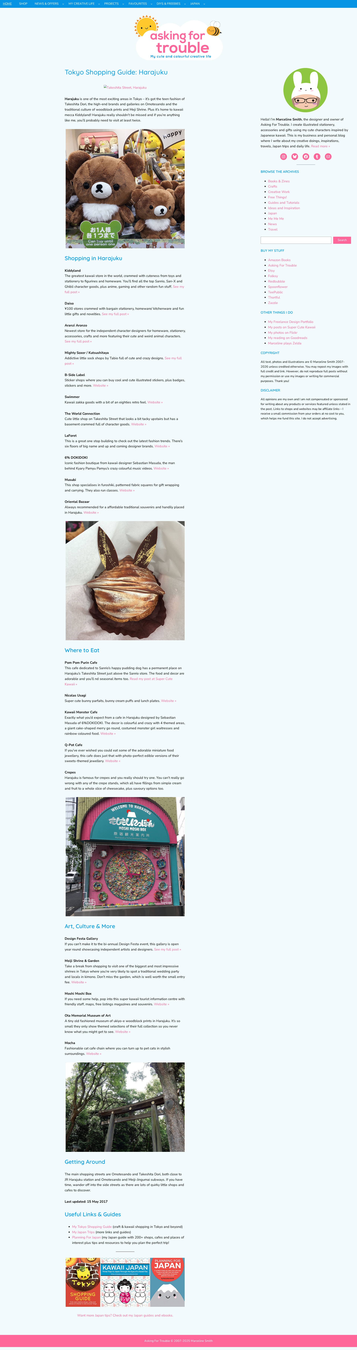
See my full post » (115, 314)
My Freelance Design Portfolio (290, 322)
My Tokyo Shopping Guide (92, 1226)
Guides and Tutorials (283, 202)
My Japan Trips (83, 1232)
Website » (100, 385)
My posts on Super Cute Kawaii (291, 327)
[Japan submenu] (204, 4)
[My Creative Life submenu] (99, 4)
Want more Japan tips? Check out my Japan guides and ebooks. (125, 1315)
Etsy (271, 270)
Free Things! (277, 197)
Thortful (274, 297)
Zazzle (273, 303)
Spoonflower (277, 287)
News (272, 224)
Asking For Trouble (282, 265)
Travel (272, 229)
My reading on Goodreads (287, 338)
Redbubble (276, 281)
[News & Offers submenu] (63, 4)
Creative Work (279, 192)
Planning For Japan (86, 1237)
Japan (272, 213)
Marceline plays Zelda (284, 343)
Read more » (320, 146)
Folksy (273, 276)
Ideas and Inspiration (284, 208)
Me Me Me (276, 218)
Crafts (272, 186)
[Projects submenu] (123, 4)
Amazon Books (279, 260)
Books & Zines (279, 181)
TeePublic (275, 292)
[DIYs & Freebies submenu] (185, 4)
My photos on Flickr (282, 332)
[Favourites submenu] (151, 4)
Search (342, 240)
